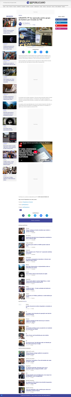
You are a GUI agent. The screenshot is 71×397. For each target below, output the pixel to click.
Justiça (53, 6)
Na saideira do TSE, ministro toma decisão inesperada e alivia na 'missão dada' (39, 383)
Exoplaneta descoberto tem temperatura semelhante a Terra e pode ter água (8, 48)
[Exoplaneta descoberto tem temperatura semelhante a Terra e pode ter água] (10, 39)
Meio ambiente (58, 6)
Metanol (27, 319)
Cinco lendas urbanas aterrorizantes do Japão (8, 129)
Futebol (4, 174)
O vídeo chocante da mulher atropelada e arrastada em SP (39, 307)
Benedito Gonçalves (30, 380)
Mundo (63, 6)
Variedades (36, 6)
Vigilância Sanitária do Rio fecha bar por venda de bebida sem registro (37, 321)
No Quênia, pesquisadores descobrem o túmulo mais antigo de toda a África (8, 98)
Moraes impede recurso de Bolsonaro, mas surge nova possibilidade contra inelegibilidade (38, 375)
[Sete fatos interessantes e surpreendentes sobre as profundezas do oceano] (10, 105)
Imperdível (5, 143)
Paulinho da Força (29, 387)
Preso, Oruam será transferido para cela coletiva (37, 335)
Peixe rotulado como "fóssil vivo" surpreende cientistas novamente (8, 80)
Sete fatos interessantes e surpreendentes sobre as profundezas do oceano (8, 114)
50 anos (27, 228)
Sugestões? (28, 366)
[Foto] (22, 231)
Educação (49, 6)
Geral (4, 6)
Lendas (4, 126)
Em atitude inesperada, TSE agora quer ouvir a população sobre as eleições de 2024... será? (37, 368)
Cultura (31, 6)
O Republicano (27, 23)
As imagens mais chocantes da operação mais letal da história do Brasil (38, 314)
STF (26, 373)
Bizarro (4, 110)
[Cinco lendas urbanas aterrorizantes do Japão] (10, 121)
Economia (24, 6)
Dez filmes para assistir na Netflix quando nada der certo (9, 64)
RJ (26, 311)
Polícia (14, 6)
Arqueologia (5, 94)
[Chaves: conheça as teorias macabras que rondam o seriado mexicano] (10, 22)
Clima (7, 6)
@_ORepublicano (25, 204)
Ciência (44, 6)
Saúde (41, 6)
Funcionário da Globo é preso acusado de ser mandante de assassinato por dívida (39, 328)
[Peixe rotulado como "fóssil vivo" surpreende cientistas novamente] (10, 71)
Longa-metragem (6, 60)
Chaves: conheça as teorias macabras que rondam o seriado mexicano (8, 32)
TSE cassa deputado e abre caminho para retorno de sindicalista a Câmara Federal (38, 390)
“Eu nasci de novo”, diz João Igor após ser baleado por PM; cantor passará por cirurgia (38, 343)
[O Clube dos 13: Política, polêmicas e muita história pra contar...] (10, 170)
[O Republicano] (20, 24)
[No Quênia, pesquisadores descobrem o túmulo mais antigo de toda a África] (10, 88)
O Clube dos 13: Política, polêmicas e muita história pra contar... (9, 179)
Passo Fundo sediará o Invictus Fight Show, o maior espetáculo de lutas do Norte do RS (9, 147)
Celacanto (5, 76)
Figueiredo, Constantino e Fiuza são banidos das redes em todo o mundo (38, 361)
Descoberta (5, 43)
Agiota (27, 326)
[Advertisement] (35, 79)
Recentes (9, 16)
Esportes (19, 6)
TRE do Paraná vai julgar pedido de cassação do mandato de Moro (37, 353)
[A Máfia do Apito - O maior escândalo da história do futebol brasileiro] (10, 154)
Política (11, 6)
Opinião (27, 6)
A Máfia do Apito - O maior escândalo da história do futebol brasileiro (8, 163)
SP (26, 340)
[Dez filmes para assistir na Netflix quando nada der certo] (10, 55)
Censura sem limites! (30, 358)
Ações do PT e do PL (30, 351)
